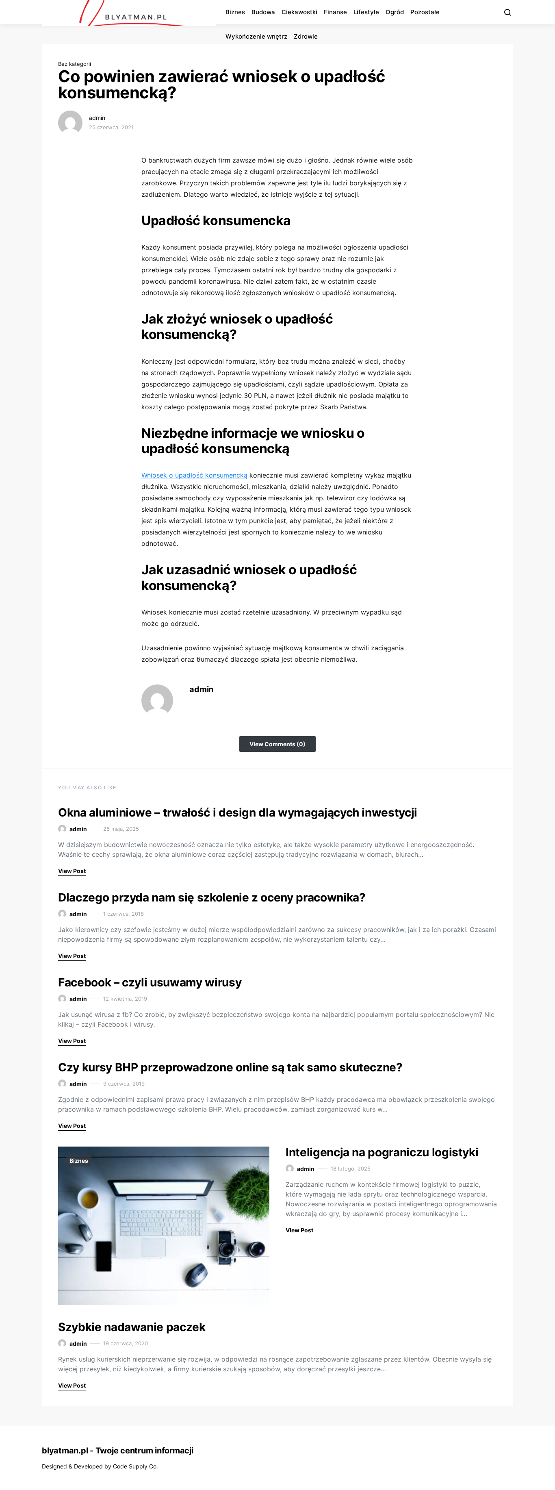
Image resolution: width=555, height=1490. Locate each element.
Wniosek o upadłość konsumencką (194, 475)
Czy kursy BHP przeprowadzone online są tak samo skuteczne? (230, 1067)
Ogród (395, 12)
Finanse (335, 12)
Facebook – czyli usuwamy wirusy (149, 982)
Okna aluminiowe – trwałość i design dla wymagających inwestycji (237, 812)
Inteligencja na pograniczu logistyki (382, 1152)
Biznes (235, 12)
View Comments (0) (277, 744)
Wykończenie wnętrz (256, 36)
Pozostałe (425, 12)
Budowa (263, 12)
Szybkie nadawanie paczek (132, 1327)
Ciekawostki (299, 12)
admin (97, 117)
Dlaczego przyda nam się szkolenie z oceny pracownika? (211, 897)
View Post (72, 870)
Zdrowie (306, 36)
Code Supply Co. (135, 1466)
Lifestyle (366, 12)
